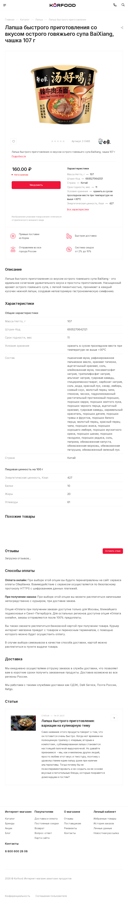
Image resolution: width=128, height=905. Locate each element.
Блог (7, 833)
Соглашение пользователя (51, 896)
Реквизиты (70, 828)
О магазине (72, 811)
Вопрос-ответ (43, 833)
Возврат (39, 828)
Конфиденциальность (17, 896)
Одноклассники (25, 859)
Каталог (10, 818)
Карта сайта (42, 837)
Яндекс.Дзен (33, 859)
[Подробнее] (114, 718)
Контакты (70, 833)
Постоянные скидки (46, 823)
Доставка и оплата (46, 818)
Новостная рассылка (106, 833)
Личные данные (103, 828)
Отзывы (68, 818)
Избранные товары (105, 818)
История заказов (104, 823)
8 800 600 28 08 (16, 851)
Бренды (9, 823)
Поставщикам (72, 823)
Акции (8, 828)
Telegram (16, 859)
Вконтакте (8, 859)
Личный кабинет (105, 811)
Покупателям (43, 811)
